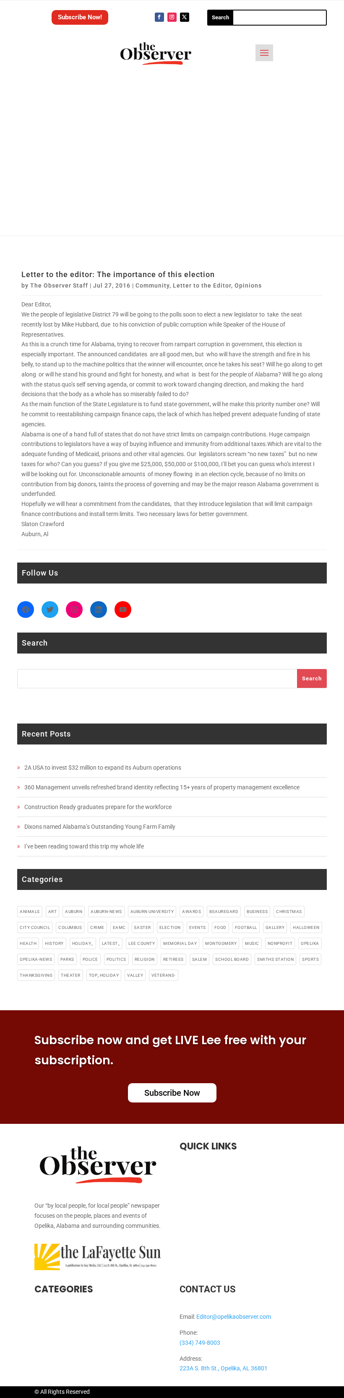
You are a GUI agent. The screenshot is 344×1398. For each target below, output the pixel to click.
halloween (306, 927)
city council (35, 927)
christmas (289, 911)
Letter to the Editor (202, 285)
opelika (310, 943)
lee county (141, 943)
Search (312, 678)
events (197, 927)
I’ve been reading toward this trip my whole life (84, 846)
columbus (70, 927)
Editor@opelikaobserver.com (233, 1316)
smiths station (275, 959)
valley (135, 975)
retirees (173, 959)
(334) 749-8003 (200, 1342)
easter (142, 927)
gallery (275, 927)
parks (67, 959)
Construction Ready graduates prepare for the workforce (98, 807)
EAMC (119, 927)
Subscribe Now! (80, 17)
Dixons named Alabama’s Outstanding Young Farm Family (99, 826)
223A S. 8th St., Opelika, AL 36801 (224, 1368)
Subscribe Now (172, 1093)
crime (97, 927)
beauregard (223, 911)
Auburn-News (106, 911)
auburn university (152, 911)
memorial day (180, 943)
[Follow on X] (184, 17)
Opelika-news (36, 959)
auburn (73, 911)
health (28, 943)
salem (199, 959)
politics (116, 959)
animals (30, 911)
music (252, 943)
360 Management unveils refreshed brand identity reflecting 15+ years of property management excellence (162, 787)
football (246, 927)
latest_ (111, 943)
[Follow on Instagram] (172, 17)
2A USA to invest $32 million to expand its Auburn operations (102, 767)
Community (152, 285)
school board (232, 959)
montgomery (221, 943)
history (54, 943)
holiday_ (83, 943)
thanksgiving (36, 975)
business (257, 911)
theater (71, 975)
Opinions (248, 285)
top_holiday (104, 975)
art (52, 911)
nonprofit (280, 943)
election (170, 927)
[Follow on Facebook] (159, 17)
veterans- (163, 975)
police (90, 959)
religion (145, 959)
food (220, 927)
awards (191, 911)
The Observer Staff (59, 285)
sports (310, 959)
